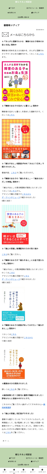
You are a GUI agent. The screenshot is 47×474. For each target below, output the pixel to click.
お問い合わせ (24, 464)
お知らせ (13, 461)
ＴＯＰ (13, 458)
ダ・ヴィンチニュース (11, 197)
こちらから (26, 194)
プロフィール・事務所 (35, 458)
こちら (41, 54)
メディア (35, 461)
